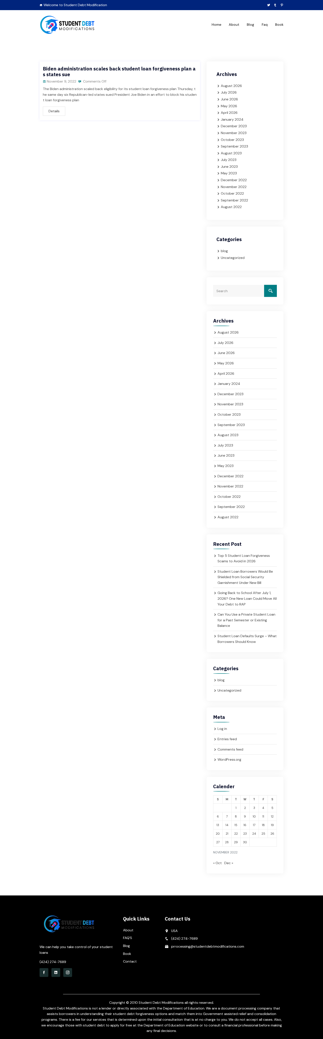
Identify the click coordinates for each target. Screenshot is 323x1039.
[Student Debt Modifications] (68, 24)
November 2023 (234, 133)
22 (236, 834)
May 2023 (229, 173)
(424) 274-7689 (53, 962)
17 (254, 825)
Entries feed (227, 739)
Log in (222, 728)
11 (263, 816)
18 (263, 825)
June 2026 (229, 99)
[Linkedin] (55, 972)
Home (216, 24)
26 (272, 834)
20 (218, 834)
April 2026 (229, 112)
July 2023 (228, 159)
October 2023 (232, 139)
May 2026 (229, 106)
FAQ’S (127, 938)
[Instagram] (67, 972)
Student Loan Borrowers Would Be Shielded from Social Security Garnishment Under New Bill (245, 577)
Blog (250, 24)
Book (279, 24)
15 (235, 825)
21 (227, 834)
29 (236, 842)
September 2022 (234, 200)
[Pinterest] (281, 5)
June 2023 (229, 166)
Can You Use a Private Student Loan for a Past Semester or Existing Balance (246, 620)
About (234, 24)
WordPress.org (229, 759)
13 (217, 825)
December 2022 (234, 180)
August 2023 (231, 153)
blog (224, 251)
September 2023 (234, 146)
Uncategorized (233, 257)
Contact (130, 961)
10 (254, 816)
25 (263, 834)
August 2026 (231, 85)
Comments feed (230, 749)
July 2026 (229, 92)
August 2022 (231, 207)
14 (227, 825)
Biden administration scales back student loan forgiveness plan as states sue (119, 71)
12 (272, 816)
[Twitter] (268, 5)
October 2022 (232, 193)
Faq (265, 24)
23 (245, 834)
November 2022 (234, 187)
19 (272, 825)
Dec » (228, 863)
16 (244, 825)
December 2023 (234, 126)
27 (218, 842)
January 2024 (232, 119)
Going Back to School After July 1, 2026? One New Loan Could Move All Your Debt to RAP (247, 598)
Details (54, 111)
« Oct (217, 863)
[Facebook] (44, 972)
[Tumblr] (275, 5)
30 (245, 842)
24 (254, 834)
